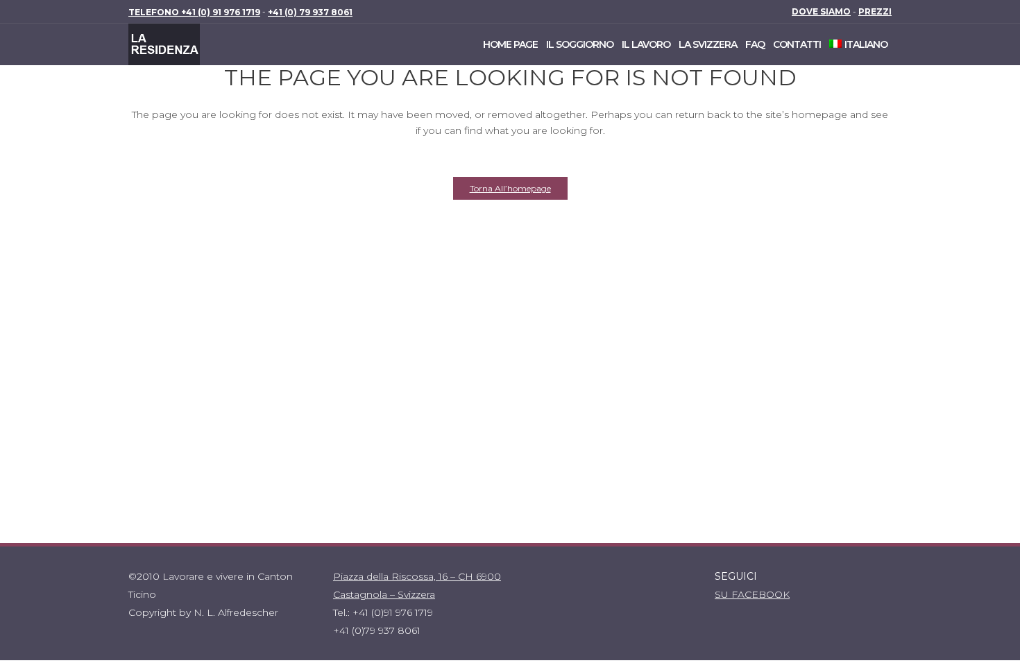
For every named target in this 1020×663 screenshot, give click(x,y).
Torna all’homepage (510, 188)
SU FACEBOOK (752, 594)
